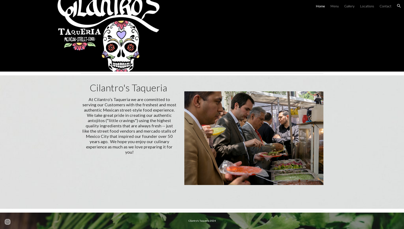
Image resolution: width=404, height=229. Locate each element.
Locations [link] (367, 6)
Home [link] (320, 6)
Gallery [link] (349, 6)
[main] (129, 118)
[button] (399, 6)
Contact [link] (385, 6)
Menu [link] (334, 6)
